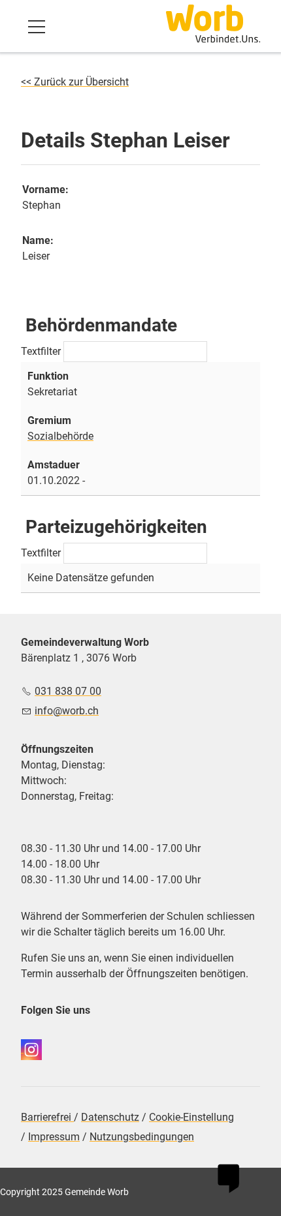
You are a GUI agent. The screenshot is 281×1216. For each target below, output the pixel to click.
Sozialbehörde (60, 436)
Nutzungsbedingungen (142, 1137)
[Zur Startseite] (213, 23)
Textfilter (42, 351)
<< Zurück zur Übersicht (75, 82)
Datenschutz (110, 1117)
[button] (36, 26)
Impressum (54, 1137)
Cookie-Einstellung (191, 1117)
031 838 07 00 (68, 691)
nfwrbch (68, 711)
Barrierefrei (47, 1117)
